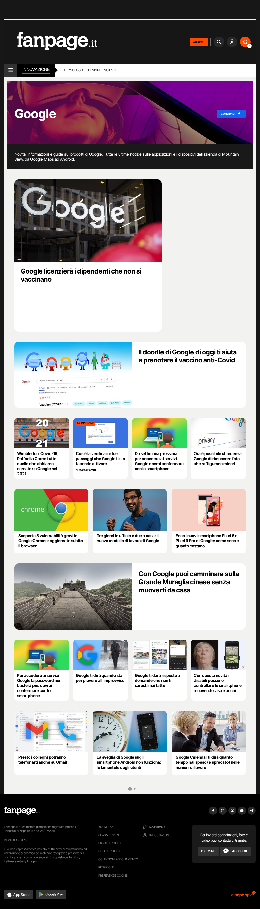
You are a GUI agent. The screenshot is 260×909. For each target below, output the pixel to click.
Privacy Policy (109, 843)
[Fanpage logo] (50, 42)
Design (94, 70)
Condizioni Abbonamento (118, 859)
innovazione (36, 69)
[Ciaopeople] (243, 896)
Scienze (110, 70)
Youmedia (105, 827)
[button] (18, 894)
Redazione (106, 867)
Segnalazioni (108, 835)
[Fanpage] (22, 811)
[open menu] (10, 70)
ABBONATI (199, 41)
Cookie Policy (109, 851)
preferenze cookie (113, 875)
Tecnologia (74, 70)
